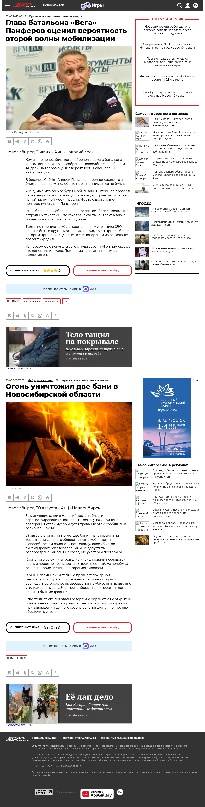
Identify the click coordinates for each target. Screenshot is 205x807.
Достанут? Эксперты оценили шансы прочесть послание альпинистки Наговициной (176, 473)
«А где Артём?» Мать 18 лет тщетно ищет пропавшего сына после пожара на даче (174, 135)
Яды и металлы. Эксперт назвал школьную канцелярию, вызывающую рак (172, 122)
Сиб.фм (34, 132)
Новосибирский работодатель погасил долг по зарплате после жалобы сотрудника (167, 30)
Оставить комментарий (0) (102, 270)
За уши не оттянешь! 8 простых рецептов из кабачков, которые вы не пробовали (176, 539)
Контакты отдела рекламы (79, 738)
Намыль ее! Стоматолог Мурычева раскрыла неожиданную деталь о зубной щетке (174, 148)
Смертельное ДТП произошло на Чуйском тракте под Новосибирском (167, 46)
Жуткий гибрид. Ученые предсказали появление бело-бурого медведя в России (176, 486)
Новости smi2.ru (19, 368)
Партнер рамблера (66, 792)
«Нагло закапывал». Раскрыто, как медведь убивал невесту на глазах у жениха (175, 526)
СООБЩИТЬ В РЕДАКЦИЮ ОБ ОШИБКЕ (122, 738)
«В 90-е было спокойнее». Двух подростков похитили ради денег (174, 186)
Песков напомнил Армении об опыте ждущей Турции (174, 223)
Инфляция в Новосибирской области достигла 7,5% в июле (167, 78)
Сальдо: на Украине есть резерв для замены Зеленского (174, 263)
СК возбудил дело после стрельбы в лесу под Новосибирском (167, 94)
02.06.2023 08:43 (16, 16)
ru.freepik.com (14, 488)
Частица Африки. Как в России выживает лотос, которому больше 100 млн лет (175, 499)
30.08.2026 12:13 (15, 380)
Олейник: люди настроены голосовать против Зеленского (171, 236)
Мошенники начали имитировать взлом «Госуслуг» (172, 250)
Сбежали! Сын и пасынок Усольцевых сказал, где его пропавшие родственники (176, 513)
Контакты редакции (44, 738)
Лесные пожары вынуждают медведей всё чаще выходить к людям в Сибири (167, 62)
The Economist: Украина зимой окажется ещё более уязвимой (170, 210)
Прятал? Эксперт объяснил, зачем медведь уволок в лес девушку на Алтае (174, 175)
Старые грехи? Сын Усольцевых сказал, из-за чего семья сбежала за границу (175, 161)
